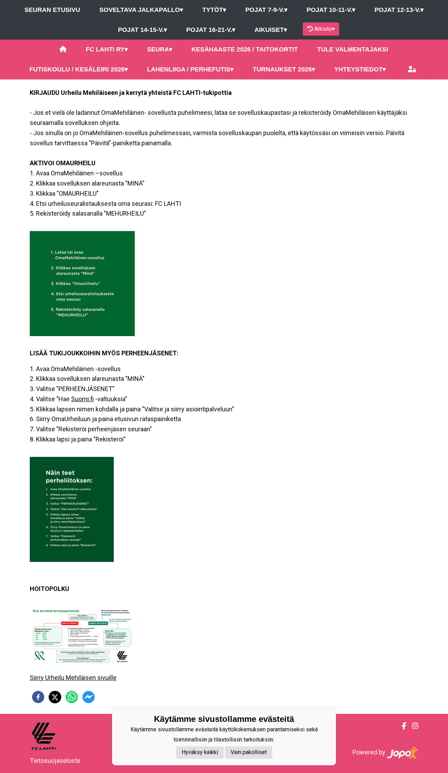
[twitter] (55, 697)
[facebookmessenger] (88, 697)
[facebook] (38, 697)
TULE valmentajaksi (352, 49)
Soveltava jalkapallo (141, 9)
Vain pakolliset (249, 752)
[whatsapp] (71, 697)
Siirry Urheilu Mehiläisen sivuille (73, 677)
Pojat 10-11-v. (331, 9)
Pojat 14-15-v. (142, 29)
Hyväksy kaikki (200, 752)
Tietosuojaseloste (55, 760)
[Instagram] (412, 726)
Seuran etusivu (52, 9)
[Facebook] (401, 726)
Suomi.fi (82, 399)
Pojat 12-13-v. (399, 9)
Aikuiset (270, 29)
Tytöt (214, 9)
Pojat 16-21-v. (210, 29)
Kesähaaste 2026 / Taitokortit (244, 49)
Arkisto (324, 29)
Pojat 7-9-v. (266, 9)
